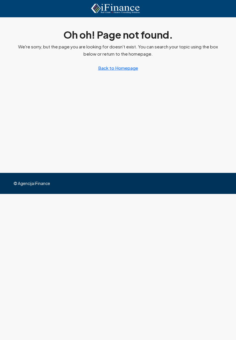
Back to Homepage (118, 68)
